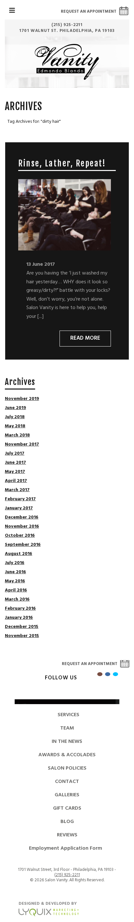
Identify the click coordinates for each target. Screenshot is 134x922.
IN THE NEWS (67, 741)
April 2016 (16, 590)
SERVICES (68, 714)
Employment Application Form (65, 848)
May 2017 (15, 472)
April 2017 (16, 481)
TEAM (67, 728)
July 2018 (15, 417)
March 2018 (17, 435)
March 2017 (17, 490)
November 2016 (22, 527)
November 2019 (22, 399)
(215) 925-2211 (67, 875)
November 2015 (22, 636)
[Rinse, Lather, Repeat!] (64, 214)
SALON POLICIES (67, 768)
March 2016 (17, 600)
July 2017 (14, 454)
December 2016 (21, 517)
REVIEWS (67, 835)
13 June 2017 (40, 264)
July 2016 (14, 563)
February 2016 (20, 609)
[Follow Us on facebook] (107, 674)
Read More (85, 338)
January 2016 (19, 618)
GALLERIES (67, 795)
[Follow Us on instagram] (99, 674)
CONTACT (67, 781)
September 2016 (23, 545)
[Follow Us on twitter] (115, 674)
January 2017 (19, 508)
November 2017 (22, 444)
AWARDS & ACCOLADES (67, 755)
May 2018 (15, 426)
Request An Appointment (88, 11)
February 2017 (20, 499)
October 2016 (20, 536)
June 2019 (15, 408)
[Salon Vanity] (67, 61)
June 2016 (15, 572)
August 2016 (18, 554)
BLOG (67, 821)
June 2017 (15, 463)
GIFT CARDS (67, 808)
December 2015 (21, 627)
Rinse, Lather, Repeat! (62, 163)
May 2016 (15, 581)
